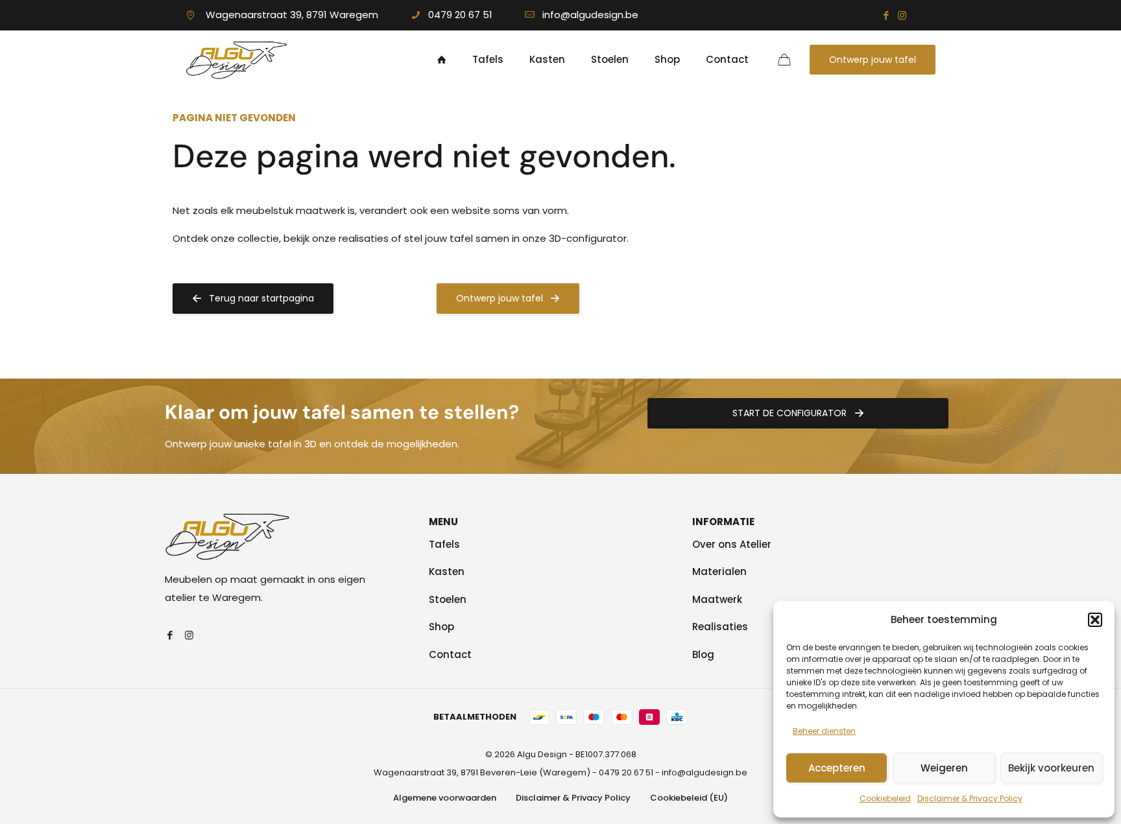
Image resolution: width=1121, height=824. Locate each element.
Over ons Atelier (731, 544)
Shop (441, 626)
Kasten (446, 571)
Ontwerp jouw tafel (872, 59)
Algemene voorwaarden (444, 798)
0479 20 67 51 (460, 14)
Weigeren (944, 768)
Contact (450, 654)
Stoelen (447, 599)
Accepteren (836, 768)
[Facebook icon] (886, 15)
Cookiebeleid (885, 798)
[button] (1095, 619)
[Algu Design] (236, 59)
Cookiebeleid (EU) (689, 798)
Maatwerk (717, 599)
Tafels (444, 544)
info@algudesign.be (590, 14)
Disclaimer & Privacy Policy (969, 798)
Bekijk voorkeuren (1051, 768)
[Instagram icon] (902, 15)
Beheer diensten (824, 730)
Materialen (719, 571)
